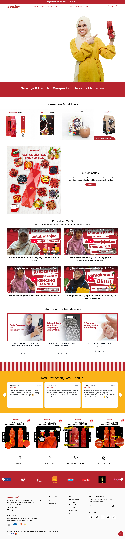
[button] (120, 395)
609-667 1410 (13, 507)
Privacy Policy (73, 513)
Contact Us (52, 503)
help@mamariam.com (16, 510)
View (25, 353)
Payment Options (74, 499)
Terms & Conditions (74, 507)
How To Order (73, 510)
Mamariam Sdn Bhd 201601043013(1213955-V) (27, 531)
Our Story (52, 500)
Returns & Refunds (74, 505)
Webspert (56, 531)
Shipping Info (72, 502)
